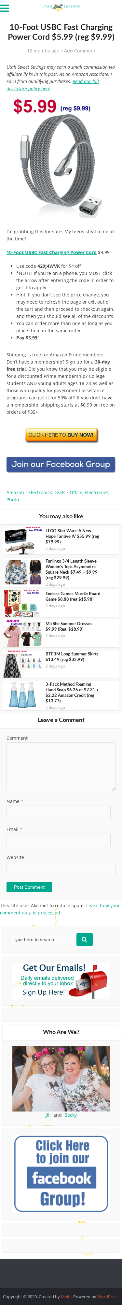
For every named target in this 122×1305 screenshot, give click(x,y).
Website (15, 857)
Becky (70, 1115)
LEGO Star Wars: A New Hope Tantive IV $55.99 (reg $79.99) (72, 536)
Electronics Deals (46, 492)
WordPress (107, 1296)
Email (14, 829)
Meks (66, 1296)
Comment (17, 738)
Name (15, 801)
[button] (106, 104)
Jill (48, 1115)
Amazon (15, 492)
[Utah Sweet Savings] (61, 7)
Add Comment (79, 51)
